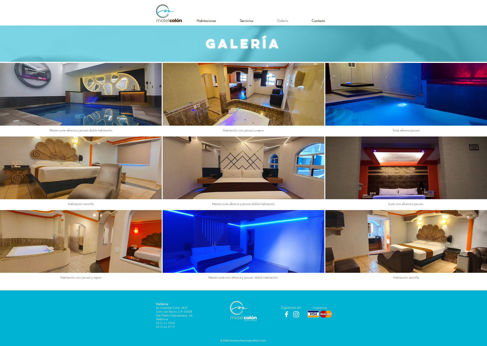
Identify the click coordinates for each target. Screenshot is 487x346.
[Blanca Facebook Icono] (286, 314)
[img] (81, 99)
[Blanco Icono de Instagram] (296, 314)
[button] (206, 20)
